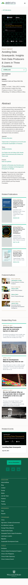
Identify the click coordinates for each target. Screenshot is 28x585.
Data (2, 511)
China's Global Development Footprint (11, 551)
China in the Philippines (7, 553)
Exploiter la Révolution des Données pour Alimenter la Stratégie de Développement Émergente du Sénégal (13, 167)
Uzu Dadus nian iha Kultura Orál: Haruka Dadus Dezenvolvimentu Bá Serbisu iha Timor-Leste (12, 154)
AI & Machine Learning (7, 525)
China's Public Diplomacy (8, 556)
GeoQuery (4, 548)
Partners (3, 498)
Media (2, 493)
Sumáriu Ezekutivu (7, 149)
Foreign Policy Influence (7, 528)
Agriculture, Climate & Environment (10, 522)
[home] (8, 3)
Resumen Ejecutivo (7, 138)
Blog (2, 485)
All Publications (6, 10)
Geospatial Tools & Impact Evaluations (11, 533)
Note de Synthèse (6, 161)
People (3, 501)
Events (3, 490)
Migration (3, 538)
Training (3, 504)
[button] (25, 3)
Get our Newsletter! (14, 462)
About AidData (5, 482)
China (2, 520)
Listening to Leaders (6, 536)
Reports (3, 513)
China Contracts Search (7, 559)
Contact (3, 487)
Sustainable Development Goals (9, 541)
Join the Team (5, 496)
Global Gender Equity (7, 530)
